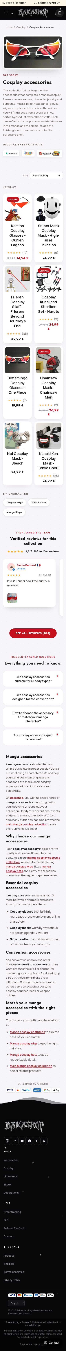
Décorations (11, 1192)
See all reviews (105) (33, 633)
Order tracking (12, 1212)
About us (9, 1255)
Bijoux (7, 1184)
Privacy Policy (12, 1280)
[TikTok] (14, 1141)
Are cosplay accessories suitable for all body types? (33, 679)
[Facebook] (36, 1141)
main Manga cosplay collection (26, 824)
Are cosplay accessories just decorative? (33, 737)
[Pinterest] (29, 1141)
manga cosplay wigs (19, 866)
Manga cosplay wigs (23, 1043)
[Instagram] (7, 1141)
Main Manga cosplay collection (31, 1066)
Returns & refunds (14, 1228)
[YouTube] (22, 1141)
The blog (9, 1263)
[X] (44, 1141)
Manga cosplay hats (23, 1055)
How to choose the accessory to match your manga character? (33, 717)
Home (9, 27)
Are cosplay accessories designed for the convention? (33, 697)
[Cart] (59, 13)
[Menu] (6, 13)
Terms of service (14, 1272)
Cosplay (20, 27)
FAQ (6, 1220)
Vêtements (10, 1176)
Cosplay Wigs (14, 502)
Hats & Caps (39, 502)
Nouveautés (11, 1160)
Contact (9, 1236)
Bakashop (16, 798)
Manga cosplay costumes (27, 1032)
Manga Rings (14, 512)
